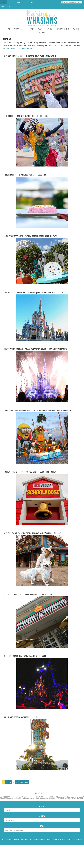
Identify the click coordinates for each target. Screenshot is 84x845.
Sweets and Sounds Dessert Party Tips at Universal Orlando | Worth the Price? (38, 410)
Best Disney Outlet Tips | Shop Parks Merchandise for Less (29, 594)
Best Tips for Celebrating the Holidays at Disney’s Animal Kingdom (32, 533)
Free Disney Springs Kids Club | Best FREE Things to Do (26, 116)
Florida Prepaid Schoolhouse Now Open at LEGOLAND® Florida (30, 472)
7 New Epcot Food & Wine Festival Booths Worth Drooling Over (30, 236)
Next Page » (24, 782)
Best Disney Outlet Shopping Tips (19, 48)
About (11, 2)
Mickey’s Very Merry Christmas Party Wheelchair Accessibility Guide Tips (35, 349)
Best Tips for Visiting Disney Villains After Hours (25, 656)
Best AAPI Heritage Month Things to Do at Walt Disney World (30, 56)
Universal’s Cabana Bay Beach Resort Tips (21, 717)
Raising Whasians (42, 18)
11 (16, 782)
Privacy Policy (7, 6)
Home (3, 2)
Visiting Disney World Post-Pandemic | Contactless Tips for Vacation (33, 293)
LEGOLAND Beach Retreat (65, 45)
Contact (20, 2)
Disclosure (31, 2)
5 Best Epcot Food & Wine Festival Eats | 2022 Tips (25, 175)
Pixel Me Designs (66, 839)
